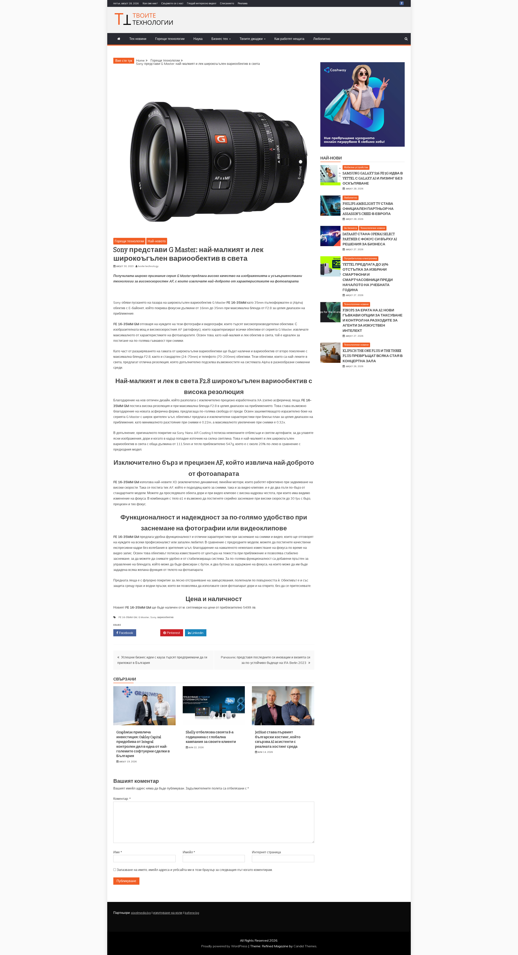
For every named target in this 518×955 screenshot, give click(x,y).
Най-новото (157, 241)
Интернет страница (266, 852)
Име (117, 852)
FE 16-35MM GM (128, 617)
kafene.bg (192, 913)
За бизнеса (350, 228)
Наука (198, 39)
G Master (143, 617)
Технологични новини (372, 228)
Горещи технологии (170, 39)
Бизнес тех (219, 39)
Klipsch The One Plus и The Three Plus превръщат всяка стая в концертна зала (373, 355)
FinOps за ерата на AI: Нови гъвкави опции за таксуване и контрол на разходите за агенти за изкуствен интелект (372, 320)
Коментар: (122, 799)
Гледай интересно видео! (201, 3)
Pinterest (173, 633)
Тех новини (137, 39)
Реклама (242, 3)
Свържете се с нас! (172, 3)
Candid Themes (305, 946)
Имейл (189, 852)
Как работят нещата (289, 39)
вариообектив (165, 617)
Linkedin (197, 633)
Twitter (149, 633)
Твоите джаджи (251, 39)
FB (402, 3)
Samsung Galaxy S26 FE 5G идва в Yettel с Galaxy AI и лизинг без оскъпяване (373, 178)
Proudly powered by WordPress (224, 946)
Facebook (125, 633)
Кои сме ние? (150, 3)
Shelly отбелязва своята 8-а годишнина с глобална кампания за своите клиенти (211, 737)
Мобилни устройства (356, 167)
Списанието (227, 3)
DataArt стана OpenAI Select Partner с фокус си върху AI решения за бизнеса (370, 239)
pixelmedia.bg (141, 913)
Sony (153, 617)
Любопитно (321, 39)
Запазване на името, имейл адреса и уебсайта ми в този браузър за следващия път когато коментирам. (195, 870)
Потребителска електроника (360, 258)
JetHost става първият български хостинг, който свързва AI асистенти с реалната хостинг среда (277, 739)
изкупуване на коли (167, 913)
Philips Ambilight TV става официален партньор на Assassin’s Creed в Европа (368, 208)
